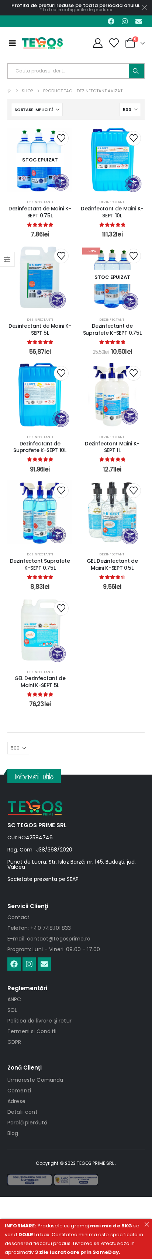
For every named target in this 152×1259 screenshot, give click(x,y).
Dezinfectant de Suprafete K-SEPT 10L (39, 447)
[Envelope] (139, 21)
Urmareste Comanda (35, 1080)
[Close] (146, 1224)
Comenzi (19, 1090)
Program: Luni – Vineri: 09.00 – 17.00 (53, 949)
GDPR (14, 1042)
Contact (18, 917)
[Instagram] (125, 21)
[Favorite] (114, 43)
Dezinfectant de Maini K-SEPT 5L (39, 329)
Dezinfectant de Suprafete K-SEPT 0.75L (112, 329)
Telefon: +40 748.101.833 (39, 928)
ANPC (14, 999)
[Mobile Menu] (12, 43)
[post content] (39, 159)
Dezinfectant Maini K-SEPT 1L (112, 447)
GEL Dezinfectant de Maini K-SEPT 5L (39, 682)
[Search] (136, 71)
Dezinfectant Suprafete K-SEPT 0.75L (40, 564)
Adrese (16, 1101)
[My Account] (97, 43)
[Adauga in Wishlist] (61, 138)
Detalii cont (22, 1112)
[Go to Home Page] (9, 91)
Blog (12, 1133)
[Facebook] (111, 21)
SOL (12, 1010)
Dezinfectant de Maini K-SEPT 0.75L (39, 212)
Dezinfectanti (40, 201)
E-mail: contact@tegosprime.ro (48, 938)
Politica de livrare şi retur (39, 1020)
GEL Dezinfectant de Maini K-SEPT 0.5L (112, 564)
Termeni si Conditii (31, 1031)
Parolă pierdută (27, 1122)
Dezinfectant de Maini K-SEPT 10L (112, 212)
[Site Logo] (42, 43)
